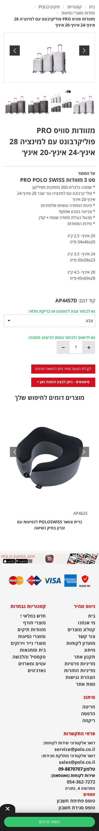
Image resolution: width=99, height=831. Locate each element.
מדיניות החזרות (79, 671)
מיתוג (89, 650)
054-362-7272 (81, 782)
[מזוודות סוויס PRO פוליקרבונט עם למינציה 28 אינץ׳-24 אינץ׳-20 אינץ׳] (49, 57)
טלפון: (89, 769)
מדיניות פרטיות (79, 664)
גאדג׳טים (37, 671)
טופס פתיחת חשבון (76, 801)
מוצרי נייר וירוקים (28, 643)
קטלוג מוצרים (81, 630)
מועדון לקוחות (80, 643)
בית (91, 616)
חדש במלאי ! (33, 616)
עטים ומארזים (32, 664)
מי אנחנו (86, 623)
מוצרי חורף (34, 623)
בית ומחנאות (33, 650)
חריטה (88, 707)
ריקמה (88, 721)
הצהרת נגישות (80, 677)
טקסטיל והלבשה (29, 657)
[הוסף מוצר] (88, 347)
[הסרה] (63, 347)
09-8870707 (70, 769)
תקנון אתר (84, 657)
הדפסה (88, 714)
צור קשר (86, 637)
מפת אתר (85, 684)
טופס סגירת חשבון (77, 808)
